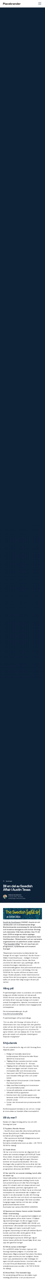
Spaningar (9, 881)
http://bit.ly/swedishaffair (13, 1014)
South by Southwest (12, 922)
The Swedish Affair (12, 944)
